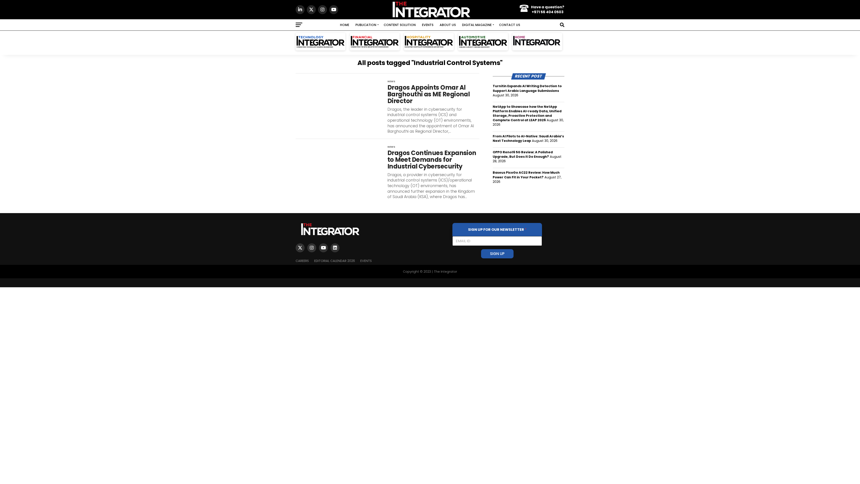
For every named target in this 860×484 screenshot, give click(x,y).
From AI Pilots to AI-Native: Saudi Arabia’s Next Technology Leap (528, 138)
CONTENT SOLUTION (400, 25)
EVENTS (427, 25)
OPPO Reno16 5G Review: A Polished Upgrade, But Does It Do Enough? (523, 154)
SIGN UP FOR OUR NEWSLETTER (497, 229)
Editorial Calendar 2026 (334, 261)
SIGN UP (497, 253)
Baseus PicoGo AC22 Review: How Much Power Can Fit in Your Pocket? (526, 174)
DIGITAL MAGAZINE (477, 25)
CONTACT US (509, 25)
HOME (344, 25)
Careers (302, 261)
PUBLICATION (365, 25)
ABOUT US (448, 25)
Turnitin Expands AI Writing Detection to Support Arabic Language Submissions (527, 88)
